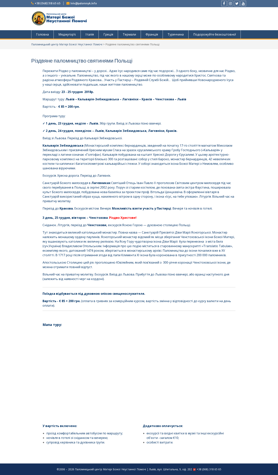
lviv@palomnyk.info (84, 3)
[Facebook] (224, 3)
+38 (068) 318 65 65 (48, 3)
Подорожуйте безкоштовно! (214, 34)
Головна (42, 34)
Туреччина (176, 34)
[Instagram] (230, 3)
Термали (129, 34)
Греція (108, 34)
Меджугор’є (67, 34)
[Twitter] (237, 3)
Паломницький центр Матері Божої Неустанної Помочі (66, 44)
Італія (89, 34)
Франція (152, 34)
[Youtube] (243, 3)
